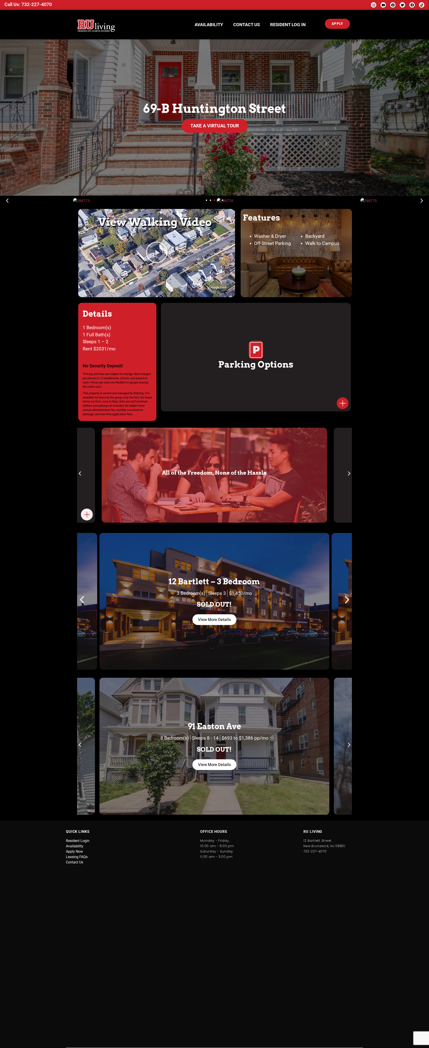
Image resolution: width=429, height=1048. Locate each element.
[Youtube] (383, 5)
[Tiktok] (421, 5)
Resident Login (77, 841)
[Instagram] (373, 5)
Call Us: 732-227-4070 (28, 4)
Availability (209, 24)
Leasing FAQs (77, 857)
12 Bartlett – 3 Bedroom (214, 581)
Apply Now (74, 851)
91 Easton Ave (214, 726)
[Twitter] (402, 5)
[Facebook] (392, 5)
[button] (206, 200)
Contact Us (246, 24)
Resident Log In (288, 24)
